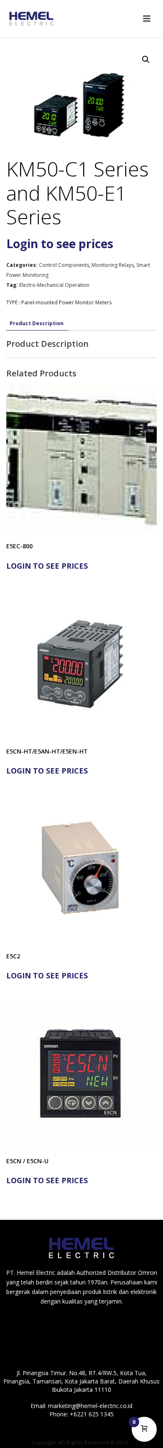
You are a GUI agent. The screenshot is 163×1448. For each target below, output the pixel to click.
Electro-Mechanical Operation (54, 285)
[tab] (36, 323)
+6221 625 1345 (92, 1414)
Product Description (37, 323)
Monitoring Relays (113, 265)
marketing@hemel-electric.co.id (90, 1406)
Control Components (64, 265)
